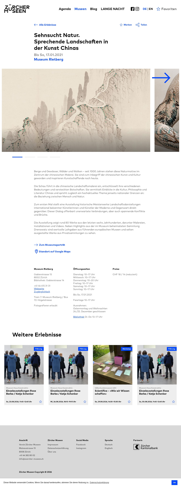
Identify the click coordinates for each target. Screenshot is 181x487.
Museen (80, 9)
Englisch (109, 448)
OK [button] (174, 483)
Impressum (53, 444)
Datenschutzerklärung (58, 448)
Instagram (81, 448)
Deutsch (108, 444)
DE (145, 9)
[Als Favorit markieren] (40, 401)
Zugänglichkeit (42, 291)
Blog (93, 9)
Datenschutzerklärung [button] (99, 482)
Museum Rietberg (48, 59)
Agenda (65, 9)
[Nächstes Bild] (161, 78)
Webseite (39, 288)
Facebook (81, 444)
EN (151, 9)
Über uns (52, 451)
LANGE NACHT (113, 9)
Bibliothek (78, 316)
